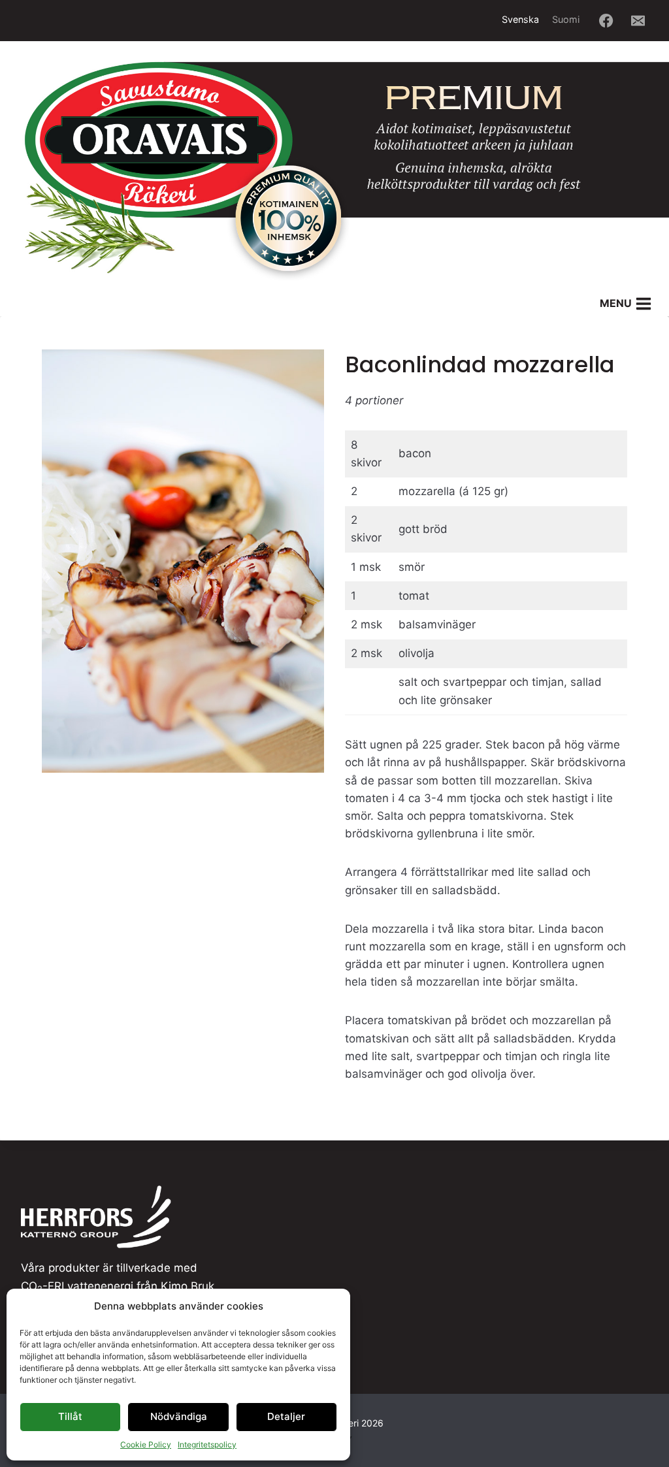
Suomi (565, 19)
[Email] (639, 21)
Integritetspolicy (207, 1444)
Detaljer (286, 1416)
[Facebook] (607, 21)
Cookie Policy (145, 1444)
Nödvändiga (178, 1416)
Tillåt (70, 1416)
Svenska (520, 19)
